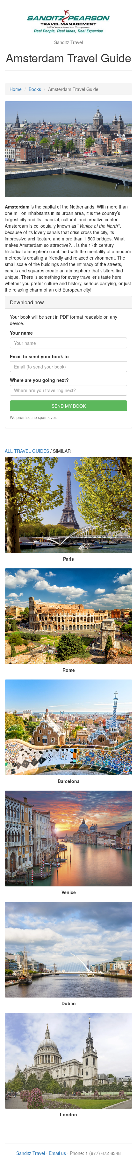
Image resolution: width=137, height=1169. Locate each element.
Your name (21, 333)
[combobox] (68, 390)
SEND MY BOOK (69, 406)
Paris (68, 559)
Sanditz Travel (30, 1153)
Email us (57, 1153)
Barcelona (69, 781)
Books (35, 89)
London (68, 1114)
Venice (68, 892)
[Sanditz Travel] (68, 22)
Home (16, 89)
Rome (68, 670)
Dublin (68, 1003)
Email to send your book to (39, 356)
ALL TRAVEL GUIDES (27, 451)
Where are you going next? (39, 380)
